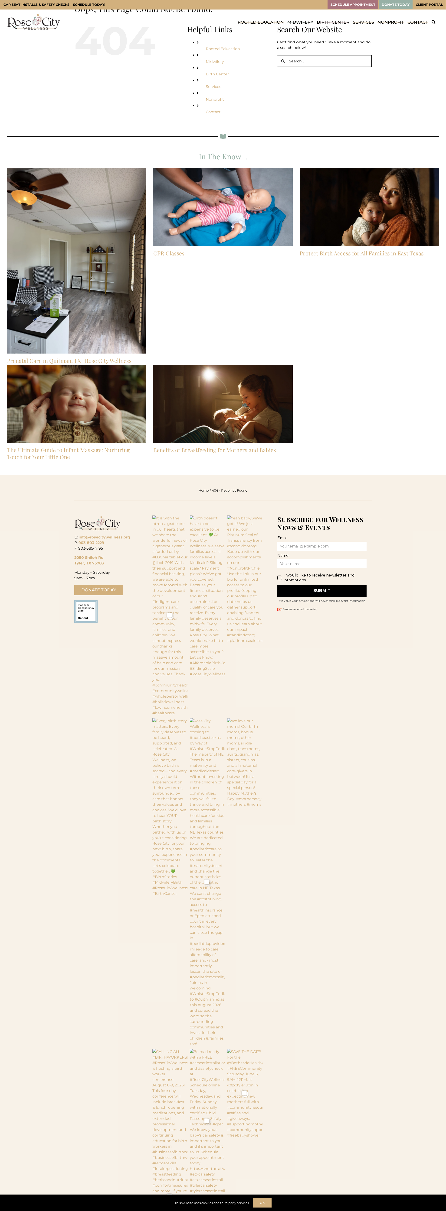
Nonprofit (215, 99)
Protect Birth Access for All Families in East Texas (362, 253)
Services (213, 86)
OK (262, 1203)
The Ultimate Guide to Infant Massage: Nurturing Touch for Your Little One (68, 453)
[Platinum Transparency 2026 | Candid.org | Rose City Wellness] (86, 601)
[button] (434, 21)
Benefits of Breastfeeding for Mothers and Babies (214, 450)
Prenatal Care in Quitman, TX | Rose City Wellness (69, 360)
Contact (213, 112)
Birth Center (217, 74)
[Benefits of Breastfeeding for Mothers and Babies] (223, 404)
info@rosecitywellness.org (104, 537)
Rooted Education (223, 49)
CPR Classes (168, 253)
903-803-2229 (91, 543)
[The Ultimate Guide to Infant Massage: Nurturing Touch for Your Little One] (76, 404)
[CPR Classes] (223, 207)
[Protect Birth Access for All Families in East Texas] (369, 207)
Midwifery (215, 61)
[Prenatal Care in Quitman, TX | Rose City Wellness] (76, 261)
